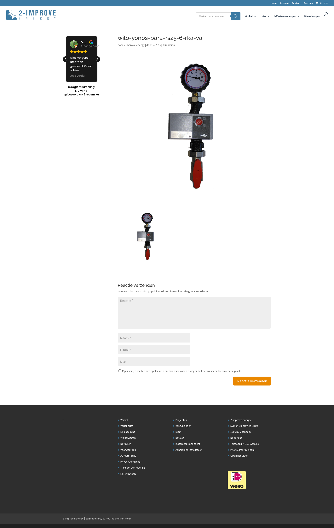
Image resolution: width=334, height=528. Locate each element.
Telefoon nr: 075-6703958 (244, 444)
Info (263, 16)
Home (274, 3)
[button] (97, 59)
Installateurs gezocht (188, 444)
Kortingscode (128, 473)
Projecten (181, 420)
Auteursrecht (128, 455)
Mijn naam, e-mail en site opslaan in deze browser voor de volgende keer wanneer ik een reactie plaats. (182, 371)
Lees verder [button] (77, 76)
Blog (178, 432)
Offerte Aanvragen (285, 16)
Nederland (236, 438)
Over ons (308, 3)
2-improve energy (134, 45)
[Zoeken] (235, 16)
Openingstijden (239, 455)
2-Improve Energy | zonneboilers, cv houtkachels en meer (97, 518)
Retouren (125, 444)
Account (284, 3)
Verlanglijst (126, 426)
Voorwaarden (128, 450)
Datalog (180, 438)
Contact (296, 3)
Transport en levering (132, 467)
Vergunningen (183, 426)
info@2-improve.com (242, 450)
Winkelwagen (312, 16)
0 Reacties (169, 45)
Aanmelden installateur (189, 450)
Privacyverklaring (130, 461)
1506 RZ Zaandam (240, 432)
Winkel (249, 16)
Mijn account (127, 432)
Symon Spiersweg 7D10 (244, 426)
